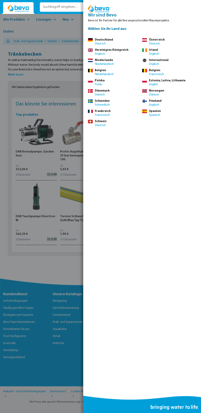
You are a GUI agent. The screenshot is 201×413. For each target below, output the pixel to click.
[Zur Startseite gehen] (18, 8)
